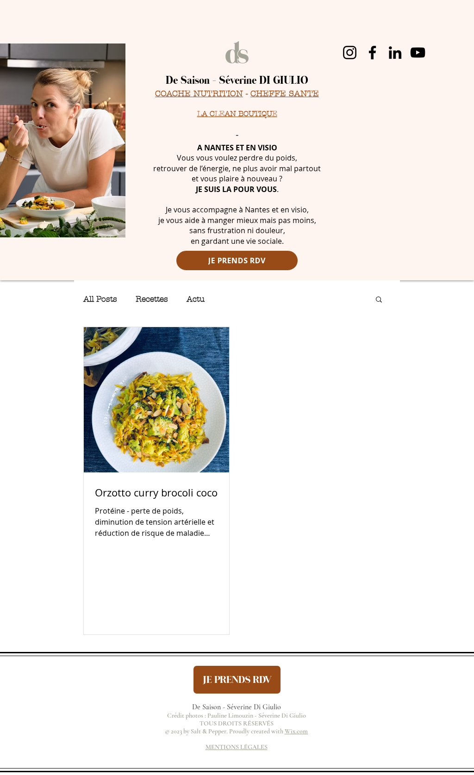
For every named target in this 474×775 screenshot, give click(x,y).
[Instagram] (350, 52)
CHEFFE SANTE (284, 94)
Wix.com (296, 731)
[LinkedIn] (395, 52)
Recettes (152, 299)
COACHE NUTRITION (199, 94)
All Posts (100, 299)
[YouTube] (418, 52)
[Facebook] (372, 52)
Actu (196, 299)
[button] (378, 300)
